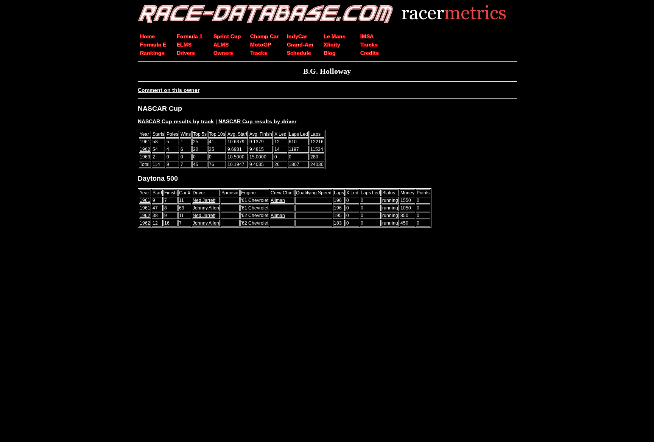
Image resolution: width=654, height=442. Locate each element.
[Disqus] (327, 338)
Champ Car (264, 36)
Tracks (258, 53)
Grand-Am (300, 45)
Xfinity (332, 45)
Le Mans (335, 36)
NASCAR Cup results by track (176, 121)
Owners (223, 53)
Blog (330, 53)
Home (147, 36)
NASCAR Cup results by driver (257, 121)
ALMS (221, 45)
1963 (145, 157)
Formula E (153, 45)
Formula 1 (189, 36)
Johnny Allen (206, 208)
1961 (145, 141)
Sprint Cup (227, 36)
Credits (369, 53)
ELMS (184, 45)
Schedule (299, 53)
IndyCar (297, 36)
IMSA (367, 36)
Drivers (186, 53)
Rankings (152, 53)
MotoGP (260, 45)
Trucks (369, 45)
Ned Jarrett (204, 200)
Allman (278, 200)
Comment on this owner (168, 90)
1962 (145, 149)
